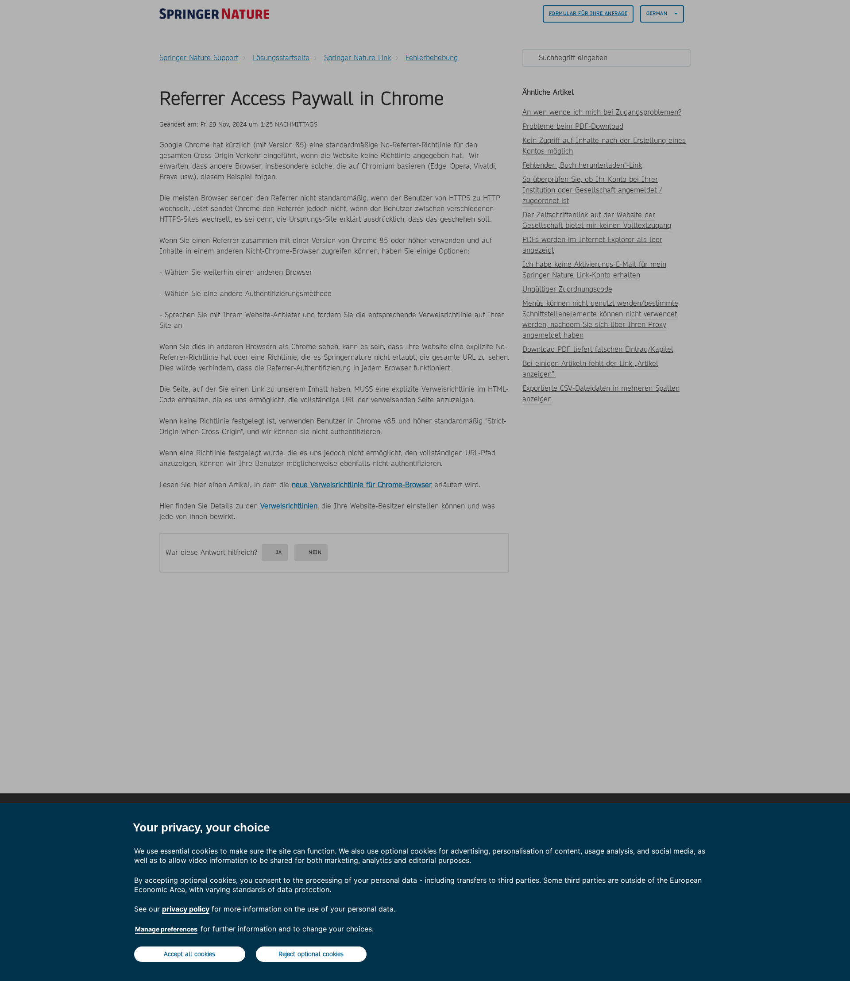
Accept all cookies (189, 954)
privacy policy (185, 908)
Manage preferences (166, 929)
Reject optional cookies (311, 954)
